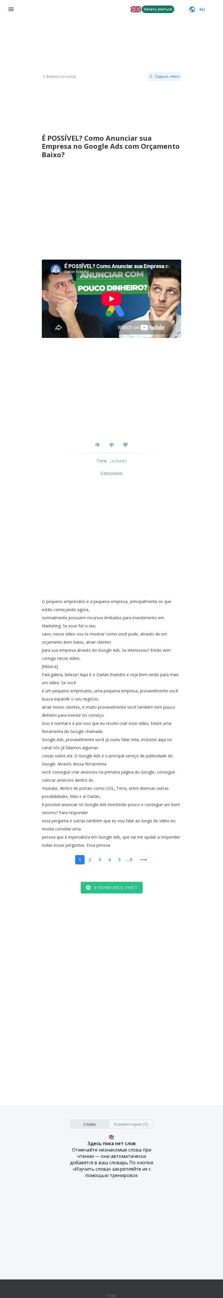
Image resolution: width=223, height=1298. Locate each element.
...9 (129, 859)
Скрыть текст (167, 76)
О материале (111, 473)
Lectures (118, 461)
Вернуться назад (61, 76)
